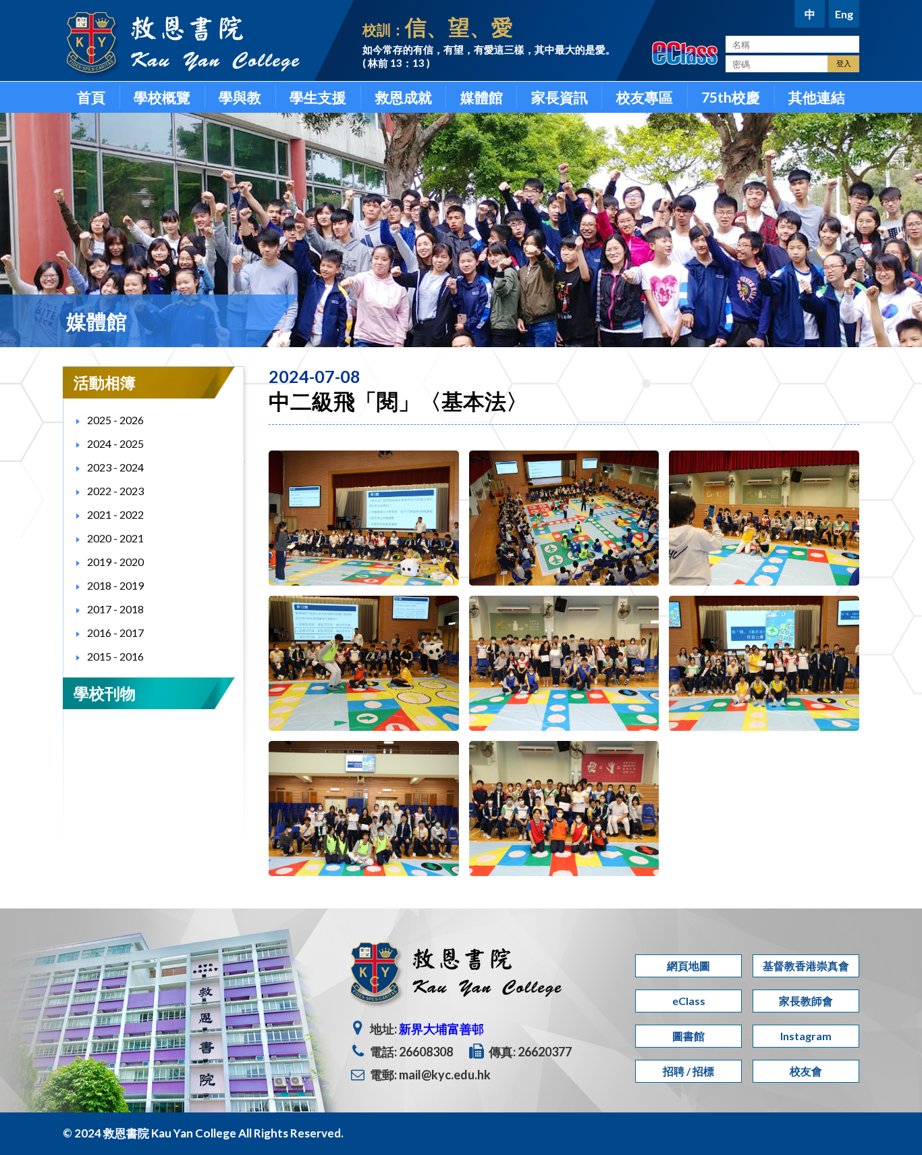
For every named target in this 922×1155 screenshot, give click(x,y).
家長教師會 (806, 1000)
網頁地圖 (688, 965)
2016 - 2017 (115, 632)
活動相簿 (105, 382)
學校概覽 (162, 96)
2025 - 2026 (115, 419)
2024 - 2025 (115, 443)
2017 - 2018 (115, 608)
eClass (688, 1000)
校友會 (806, 1070)
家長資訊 (559, 96)
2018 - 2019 (115, 585)
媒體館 (481, 96)
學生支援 (318, 96)
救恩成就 (403, 96)
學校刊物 (105, 693)
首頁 (91, 96)
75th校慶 (730, 96)
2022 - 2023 (115, 490)
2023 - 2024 (115, 467)
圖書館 (688, 1035)
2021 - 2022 (115, 514)
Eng (844, 13)
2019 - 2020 (115, 561)
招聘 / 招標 (688, 1070)
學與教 (240, 96)
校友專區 (644, 96)
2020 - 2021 (115, 538)
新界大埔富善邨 (441, 1028)
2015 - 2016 (115, 656)
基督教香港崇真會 (806, 965)
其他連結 (816, 96)
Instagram (806, 1035)
